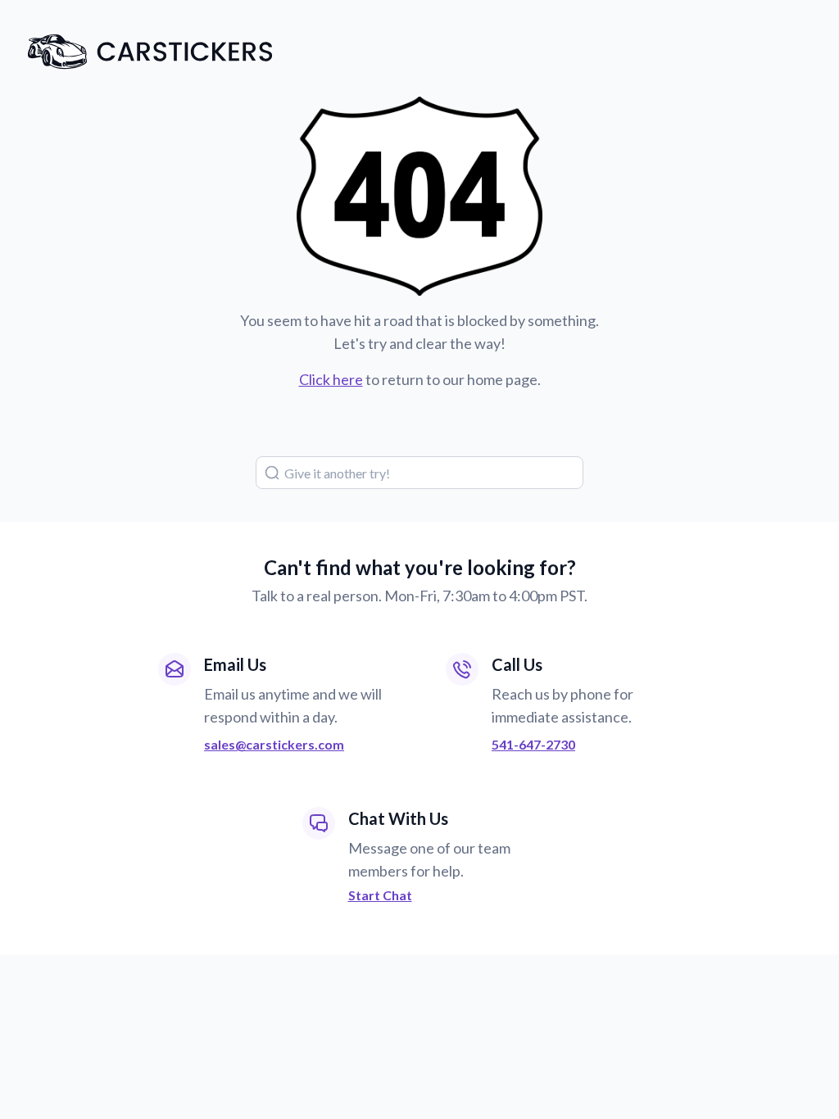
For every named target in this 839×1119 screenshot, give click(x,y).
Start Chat (380, 895)
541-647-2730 (533, 744)
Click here (331, 379)
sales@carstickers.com (274, 744)
